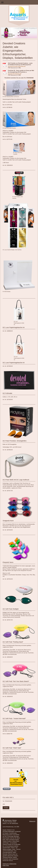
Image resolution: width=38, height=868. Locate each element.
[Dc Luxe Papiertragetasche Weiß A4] (19, 345)
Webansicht (32, 821)
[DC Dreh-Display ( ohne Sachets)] (19, 183)
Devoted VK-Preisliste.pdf (14, 73)
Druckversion (8, 820)
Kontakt (6, 807)
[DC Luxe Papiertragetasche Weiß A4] (19, 310)
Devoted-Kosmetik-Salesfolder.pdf (16, 66)
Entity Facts (6, 865)
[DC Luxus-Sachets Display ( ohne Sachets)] (19, 225)
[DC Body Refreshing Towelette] (19, 119)
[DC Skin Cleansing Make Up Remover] (19, 88)
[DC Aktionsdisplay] (19, 275)
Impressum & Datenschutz (9, 863)
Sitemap (14, 820)
